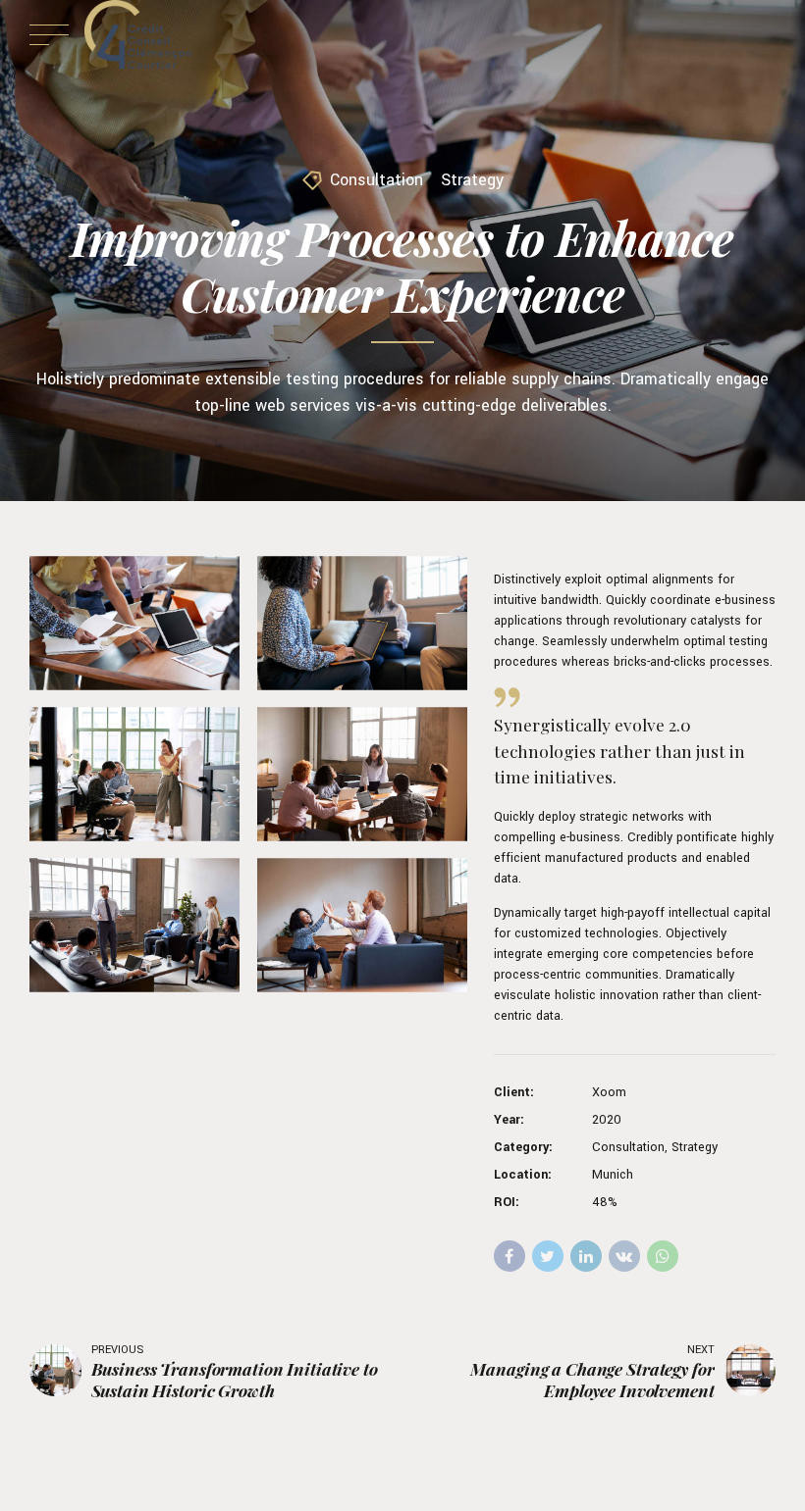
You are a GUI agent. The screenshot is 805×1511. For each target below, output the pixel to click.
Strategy (472, 180)
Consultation (376, 180)
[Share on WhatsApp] (662, 1256)
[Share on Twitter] (548, 1256)
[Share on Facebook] (509, 1256)
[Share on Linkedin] (586, 1256)
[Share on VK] (624, 1256)
